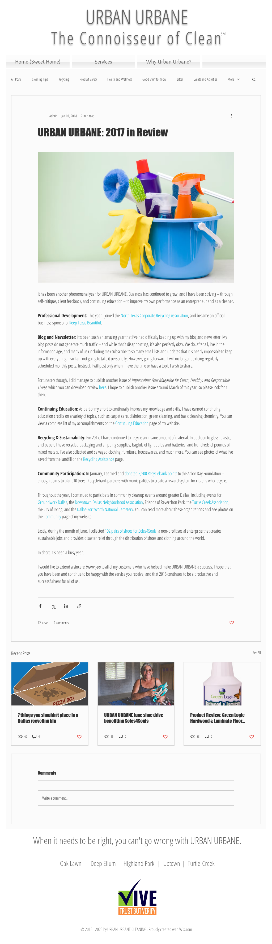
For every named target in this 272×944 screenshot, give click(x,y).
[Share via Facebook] (40, 606)
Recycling (63, 79)
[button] (254, 79)
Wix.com (185, 929)
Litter (180, 79)
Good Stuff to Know (154, 79)
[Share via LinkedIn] (66, 606)
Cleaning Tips (40, 79)
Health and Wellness (119, 79)
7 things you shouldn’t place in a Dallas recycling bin (48, 718)
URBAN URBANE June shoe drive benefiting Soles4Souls (133, 718)
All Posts (16, 79)
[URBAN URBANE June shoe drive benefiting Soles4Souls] (136, 683)
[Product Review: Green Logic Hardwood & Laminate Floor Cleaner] (222, 683)
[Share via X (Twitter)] (53, 606)
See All (257, 652)
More (231, 79)
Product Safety (88, 79)
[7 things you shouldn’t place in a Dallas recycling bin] (49, 683)
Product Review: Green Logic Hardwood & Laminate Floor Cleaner (217, 718)
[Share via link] (79, 606)
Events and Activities (205, 79)
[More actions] (231, 115)
